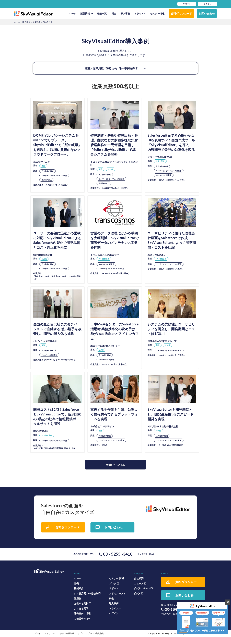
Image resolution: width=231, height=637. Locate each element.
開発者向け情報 (82, 613)
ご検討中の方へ (82, 618)
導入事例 (125, 13)
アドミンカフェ (117, 593)
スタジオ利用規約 (66, 633)
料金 (114, 13)
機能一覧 (102, 13)
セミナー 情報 (116, 578)
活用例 (77, 598)
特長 (76, 583)
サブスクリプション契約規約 (91, 633)
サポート (114, 588)
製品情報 (85, 13)
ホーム (72, 13)
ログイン (114, 613)
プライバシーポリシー (44, 633)
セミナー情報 (157, 13)
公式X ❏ (138, 593)
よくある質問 (81, 608)
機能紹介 (79, 588)
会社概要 (139, 578)
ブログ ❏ (114, 583)
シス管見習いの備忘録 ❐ (87, 593)
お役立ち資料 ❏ (82, 603)
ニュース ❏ (140, 583)
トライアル (140, 13)
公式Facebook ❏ (143, 588)
